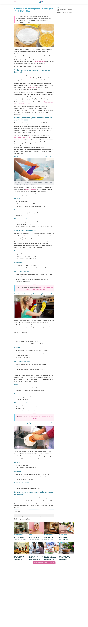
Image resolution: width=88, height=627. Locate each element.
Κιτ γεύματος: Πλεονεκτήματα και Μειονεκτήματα (50, 557)
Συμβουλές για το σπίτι (24, 5)
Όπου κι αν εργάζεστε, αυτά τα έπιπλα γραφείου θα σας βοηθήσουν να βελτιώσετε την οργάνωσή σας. (21, 537)
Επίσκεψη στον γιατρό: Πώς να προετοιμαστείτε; (36, 557)
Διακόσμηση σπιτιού (18, 534)
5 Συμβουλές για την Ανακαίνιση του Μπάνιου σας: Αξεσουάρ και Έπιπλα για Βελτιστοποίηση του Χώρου (51, 537)
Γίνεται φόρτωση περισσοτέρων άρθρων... (44, 562)
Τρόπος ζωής (16, 5)
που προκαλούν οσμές (39, 61)
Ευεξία (30, 534)
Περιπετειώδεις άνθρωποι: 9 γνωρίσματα (19, 557)
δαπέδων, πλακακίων (30, 189)
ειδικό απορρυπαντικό (24, 235)
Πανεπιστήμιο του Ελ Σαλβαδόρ (22, 137)
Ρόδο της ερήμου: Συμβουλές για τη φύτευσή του (64, 557)
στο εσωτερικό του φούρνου (42, 324)
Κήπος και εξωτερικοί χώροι (65, 554)
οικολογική (28, 77)
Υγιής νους (16, 554)
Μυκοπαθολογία (33, 87)
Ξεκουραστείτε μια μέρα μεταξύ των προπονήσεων (65, 537)
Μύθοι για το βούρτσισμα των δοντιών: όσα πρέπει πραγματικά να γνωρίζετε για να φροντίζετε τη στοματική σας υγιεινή (36, 537)
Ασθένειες (31, 554)
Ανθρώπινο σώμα (63, 534)
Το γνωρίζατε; (47, 554)
